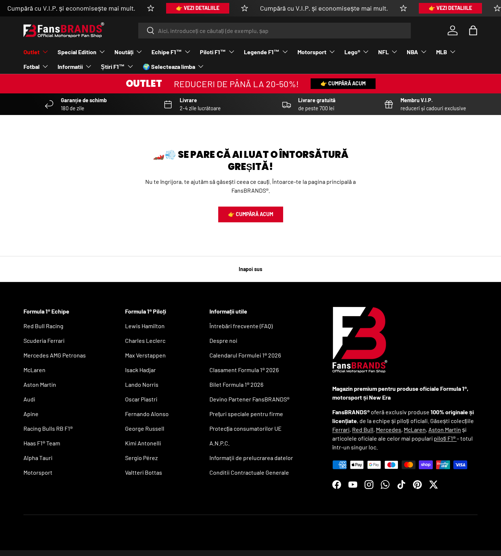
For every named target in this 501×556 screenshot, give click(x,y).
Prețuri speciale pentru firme (246, 413)
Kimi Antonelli (143, 443)
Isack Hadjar (140, 369)
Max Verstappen (145, 355)
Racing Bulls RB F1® (48, 428)
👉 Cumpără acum (343, 83)
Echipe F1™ (166, 51)
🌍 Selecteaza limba (169, 66)
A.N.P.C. (219, 443)
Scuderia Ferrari (44, 340)
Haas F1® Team (41, 443)
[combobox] (274, 30)
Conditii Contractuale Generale (249, 472)
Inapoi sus (250, 269)
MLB (441, 51)
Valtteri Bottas (143, 472)
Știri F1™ (113, 66)
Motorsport (311, 51)
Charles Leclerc (145, 340)
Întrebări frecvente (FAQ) (241, 325)
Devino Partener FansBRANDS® (249, 399)
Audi (29, 399)
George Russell (144, 428)
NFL (383, 51)
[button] (473, 30)
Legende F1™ (261, 51)
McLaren (34, 369)
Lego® (352, 51)
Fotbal (31, 66)
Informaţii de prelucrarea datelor (251, 457)
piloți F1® (445, 438)
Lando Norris (141, 384)
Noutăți (124, 51)
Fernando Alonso (147, 413)
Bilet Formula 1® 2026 (236, 384)
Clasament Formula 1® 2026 (244, 369)
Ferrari (341, 429)
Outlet (31, 51)
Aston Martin (39, 384)
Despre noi (223, 340)
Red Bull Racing (43, 325)
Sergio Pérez (141, 457)
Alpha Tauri (37, 457)
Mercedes (388, 429)
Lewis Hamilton (145, 325)
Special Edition (77, 51)
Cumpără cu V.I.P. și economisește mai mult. (71, 8)
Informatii (70, 66)
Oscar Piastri (141, 399)
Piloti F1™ (213, 51)
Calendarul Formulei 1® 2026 (245, 355)
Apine (31, 413)
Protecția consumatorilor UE (245, 428)
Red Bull (362, 429)
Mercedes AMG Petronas (54, 355)
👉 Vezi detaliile (197, 8)
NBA (412, 51)
